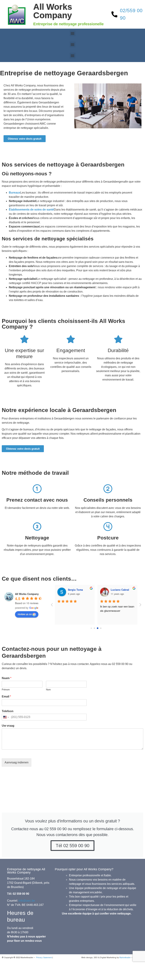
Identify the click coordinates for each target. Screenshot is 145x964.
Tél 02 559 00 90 (72, 845)
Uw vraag (8, 725)
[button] (73, 33)
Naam (6, 678)
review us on (25, 614)
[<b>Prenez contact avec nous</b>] (37, 488)
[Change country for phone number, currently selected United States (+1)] (6, 717)
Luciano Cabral (120, 589)
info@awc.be (27, 900)
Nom (48, 689)
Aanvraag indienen (16, 762)
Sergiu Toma (75, 589)
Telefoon (7, 711)
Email (6, 696)
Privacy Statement (44, 957)
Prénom (6, 689)
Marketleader (125, 957)
